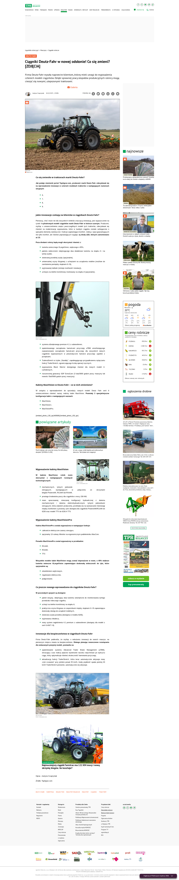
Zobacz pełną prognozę (132, 325)
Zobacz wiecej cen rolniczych (134, 378)
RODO (38, 818)
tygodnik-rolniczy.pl (31, 50)
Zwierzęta (77, 10)
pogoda (134, 304)
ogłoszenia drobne (139, 391)
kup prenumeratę (136, 584)
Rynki (37, 10)
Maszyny (64, 10)
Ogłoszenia (126, 10)
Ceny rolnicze (94, 10)
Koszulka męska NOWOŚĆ (83, 827)
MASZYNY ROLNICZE (73, 792)
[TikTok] (152, 4)
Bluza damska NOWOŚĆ (82, 830)
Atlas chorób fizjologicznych (84, 825)
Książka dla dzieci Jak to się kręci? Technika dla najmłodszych (85, 834)
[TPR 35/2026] (136, 554)
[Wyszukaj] (150, 10)
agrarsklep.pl (105, 832)
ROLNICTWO (60, 792)
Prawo (50, 10)
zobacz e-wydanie (136, 578)
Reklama (38, 810)
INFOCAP (85, 10)
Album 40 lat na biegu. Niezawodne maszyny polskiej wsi (86, 813)
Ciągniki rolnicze (53, 50)
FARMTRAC (50, 792)
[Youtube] (145, 4)
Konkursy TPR (105, 821)
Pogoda (103, 816)
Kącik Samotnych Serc (107, 827)
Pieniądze (43, 10)
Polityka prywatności (42, 813)
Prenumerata (106, 10)
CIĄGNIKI (94, 792)
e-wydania (116, 10)
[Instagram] (141, 4)
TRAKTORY (102, 792)
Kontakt (38, 807)
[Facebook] (138, 4)
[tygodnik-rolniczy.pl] (32, 4)
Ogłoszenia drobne (106, 818)
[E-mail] (108, 93)
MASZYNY (85, 792)
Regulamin (39, 816)
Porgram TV (104, 829)
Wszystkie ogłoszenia (138, 528)
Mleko (70, 10)
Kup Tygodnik (79, 810)
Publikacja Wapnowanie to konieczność (87, 817)
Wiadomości (29, 10)
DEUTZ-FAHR (40, 792)
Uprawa (56, 10)
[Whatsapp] (112, 93)
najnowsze (135, 151)
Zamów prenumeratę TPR (83, 807)
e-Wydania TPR (105, 824)
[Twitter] (149, 4)
